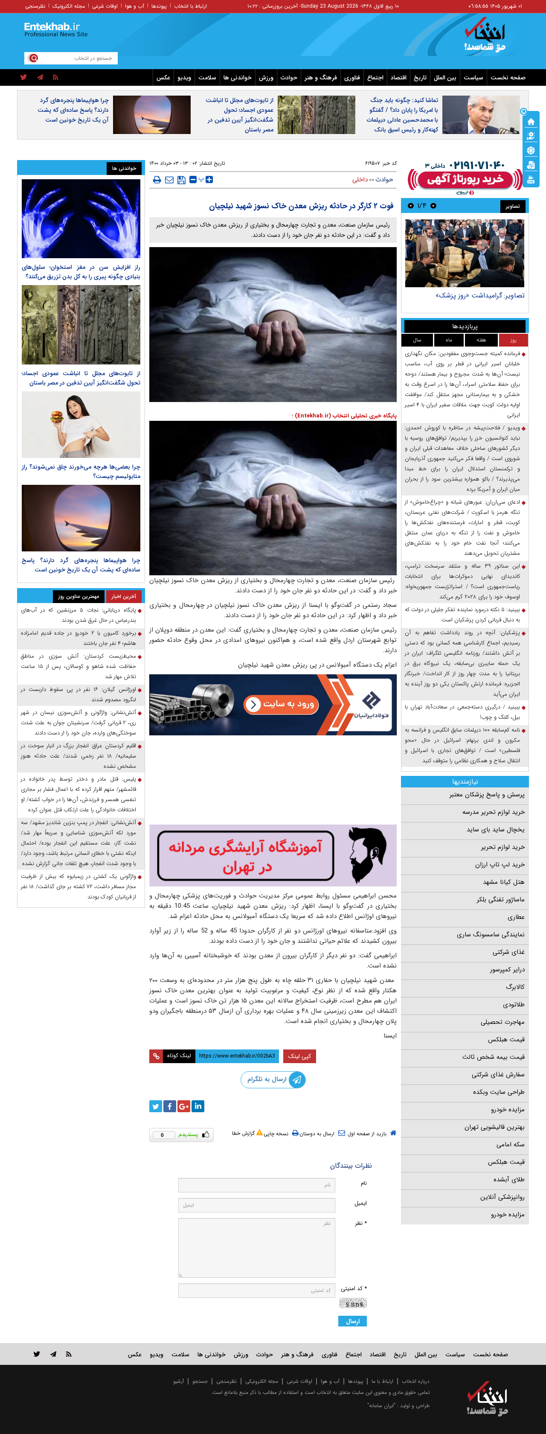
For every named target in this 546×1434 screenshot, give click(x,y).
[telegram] (40, 77)
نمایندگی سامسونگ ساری (491, 935)
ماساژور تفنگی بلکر (501, 900)
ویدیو (184, 77)
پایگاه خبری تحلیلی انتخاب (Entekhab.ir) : (344, 415)
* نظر (361, 1223)
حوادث (289, 77)
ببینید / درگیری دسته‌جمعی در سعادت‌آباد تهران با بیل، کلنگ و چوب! (462, 712)
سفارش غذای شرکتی (498, 1075)
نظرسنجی (35, 6)
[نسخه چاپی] (157, 180)
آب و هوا (134, 6)
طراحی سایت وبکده (499, 1092)
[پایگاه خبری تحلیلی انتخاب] (491, 38)
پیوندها (159, 6)
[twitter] (23, 77)
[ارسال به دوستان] (169, 180)
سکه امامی (511, 1145)
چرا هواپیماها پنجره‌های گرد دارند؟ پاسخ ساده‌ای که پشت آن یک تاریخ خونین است (73, 110)
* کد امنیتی (354, 1288)
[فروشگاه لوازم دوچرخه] (273, 781)
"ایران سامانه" (381, 1406)
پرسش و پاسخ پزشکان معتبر (487, 795)
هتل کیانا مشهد (504, 882)
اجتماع (375, 77)
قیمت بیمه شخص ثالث (493, 1057)
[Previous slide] (433, 205)
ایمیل (360, 1203)
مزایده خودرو (508, 1110)
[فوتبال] (531, 149)
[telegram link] (53, 1354)
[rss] (55, 77)
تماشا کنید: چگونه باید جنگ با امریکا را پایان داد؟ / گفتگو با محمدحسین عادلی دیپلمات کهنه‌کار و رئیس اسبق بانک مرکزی (402, 120)
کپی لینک (299, 1056)
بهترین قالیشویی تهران (495, 1127)
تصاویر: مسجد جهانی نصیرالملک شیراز (471, 295)
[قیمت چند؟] (531, 135)
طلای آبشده (509, 1180)
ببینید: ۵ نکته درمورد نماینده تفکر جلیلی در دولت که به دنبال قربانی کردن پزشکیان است (462, 614)
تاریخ (420, 77)
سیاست (473, 77)
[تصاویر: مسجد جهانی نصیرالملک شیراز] (464, 253)
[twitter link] (37, 1354)
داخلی (360, 180)
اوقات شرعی (105, 6)
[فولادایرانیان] (273, 704)
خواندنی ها (238, 77)
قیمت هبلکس (506, 1040)
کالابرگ (515, 987)
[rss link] (69, 1354)
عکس (163, 77)
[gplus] (183, 1106)
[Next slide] (411, 205)
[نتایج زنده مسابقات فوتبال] (531, 178)
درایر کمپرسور (507, 970)
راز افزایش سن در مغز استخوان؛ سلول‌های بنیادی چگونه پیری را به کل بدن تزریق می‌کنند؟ (81, 271)
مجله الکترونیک (68, 6)
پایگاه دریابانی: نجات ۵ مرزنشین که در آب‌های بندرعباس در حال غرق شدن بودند (78, 615)
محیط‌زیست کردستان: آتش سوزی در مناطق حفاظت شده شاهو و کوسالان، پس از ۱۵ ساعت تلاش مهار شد (78, 666)
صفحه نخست (508, 77)
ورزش (266, 77)
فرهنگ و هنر (321, 77)
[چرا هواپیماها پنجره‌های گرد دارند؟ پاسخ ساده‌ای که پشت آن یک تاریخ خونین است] (81, 518)
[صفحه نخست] (531, 120)
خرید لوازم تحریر (503, 847)
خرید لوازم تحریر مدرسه (493, 812)
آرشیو (178, 1381)
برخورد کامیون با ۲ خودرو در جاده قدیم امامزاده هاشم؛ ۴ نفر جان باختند (78, 638)
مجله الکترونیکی (261, 1381)
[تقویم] (531, 164)
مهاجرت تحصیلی (503, 1022)
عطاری (516, 917)
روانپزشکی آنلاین (502, 1197)
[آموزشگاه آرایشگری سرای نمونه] (273, 855)
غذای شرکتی (509, 952)
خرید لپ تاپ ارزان (500, 865)
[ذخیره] (181, 180)
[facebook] (169, 1106)
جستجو (200, 1381)
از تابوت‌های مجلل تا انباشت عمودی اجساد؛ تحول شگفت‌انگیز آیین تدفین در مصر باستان (239, 115)
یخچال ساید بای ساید (496, 830)
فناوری (352, 77)
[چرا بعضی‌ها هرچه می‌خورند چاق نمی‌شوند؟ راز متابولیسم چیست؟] (81, 424)
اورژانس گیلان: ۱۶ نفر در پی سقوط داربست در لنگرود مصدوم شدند (78, 694)
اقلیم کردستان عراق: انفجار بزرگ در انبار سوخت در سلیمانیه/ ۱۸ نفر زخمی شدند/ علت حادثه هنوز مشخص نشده (78, 756)
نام (364, 1183)
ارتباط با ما (382, 1381)
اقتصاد (399, 77)
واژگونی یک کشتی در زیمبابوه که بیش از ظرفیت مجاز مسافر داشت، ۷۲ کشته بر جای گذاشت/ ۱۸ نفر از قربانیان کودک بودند (78, 886)
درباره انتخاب (416, 1381)
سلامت (207, 77)
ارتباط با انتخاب (190, 6)
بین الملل (445, 77)
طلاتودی (514, 1005)
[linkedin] (198, 1106)
